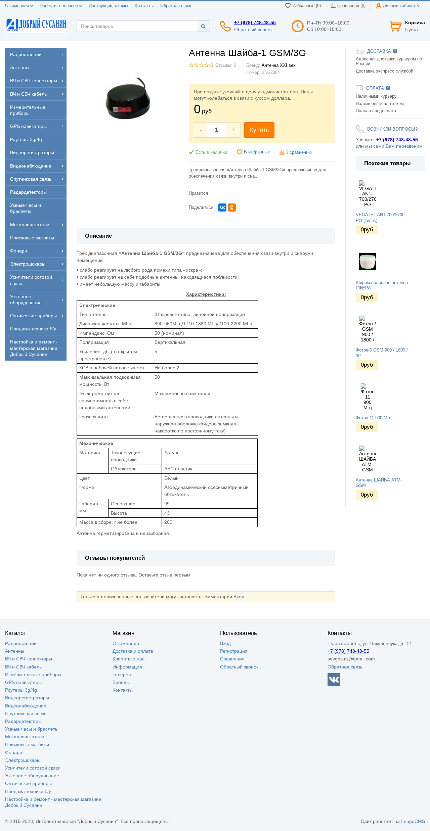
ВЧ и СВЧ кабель (23, 667)
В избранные (257, 152)
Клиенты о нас (128, 658)
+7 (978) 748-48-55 (255, 22)
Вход (238, 596)
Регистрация (234, 651)
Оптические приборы (28, 783)
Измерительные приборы (33, 674)
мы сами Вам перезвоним (394, 146)
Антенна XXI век (278, 65)
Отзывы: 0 (225, 65)
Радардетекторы (23, 721)
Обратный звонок (253, 29)
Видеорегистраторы (27, 697)
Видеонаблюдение (25, 705)
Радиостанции (21, 643)
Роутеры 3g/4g (21, 690)
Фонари (13, 752)
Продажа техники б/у (28, 791)
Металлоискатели (24, 736)
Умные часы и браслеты (31, 729)
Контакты (144, 5)
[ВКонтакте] (222, 207)
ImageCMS (413, 821)
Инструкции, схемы (108, 5)
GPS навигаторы (23, 682)
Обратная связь (176, 5)
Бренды (121, 682)
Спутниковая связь (25, 713)
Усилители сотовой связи (32, 768)
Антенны (14, 651)
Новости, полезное (59, 5)
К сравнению (299, 152)
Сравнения (232, 658)
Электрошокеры (22, 760)
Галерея (122, 674)
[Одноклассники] (232, 207)
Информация (127, 667)
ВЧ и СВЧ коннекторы (28, 658)
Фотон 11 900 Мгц (373, 418)
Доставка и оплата (133, 651)
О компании (17, 5)
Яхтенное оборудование (32, 775)
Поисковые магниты (27, 744)
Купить (259, 130)
